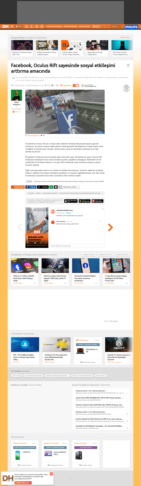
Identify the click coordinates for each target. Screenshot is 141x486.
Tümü (96, 340)
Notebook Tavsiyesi (51, 443)
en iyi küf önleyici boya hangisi (33, 376)
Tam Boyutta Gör (33, 135)
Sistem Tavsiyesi (80, 443)
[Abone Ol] (16, 112)
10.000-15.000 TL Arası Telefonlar (24, 447)
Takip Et (68, 213)
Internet (38, 193)
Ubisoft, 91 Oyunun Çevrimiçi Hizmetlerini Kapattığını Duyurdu (118, 357)
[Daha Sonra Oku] (128, 65)
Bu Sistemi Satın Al (86, 465)
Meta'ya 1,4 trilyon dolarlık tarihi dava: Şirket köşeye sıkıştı (23, 278)
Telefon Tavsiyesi (19, 443)
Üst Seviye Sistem (86, 447)
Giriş (20, 26)
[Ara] (122, 26)
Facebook (16, 255)
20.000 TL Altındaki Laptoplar (55, 447)
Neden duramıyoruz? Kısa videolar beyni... (46, 53)
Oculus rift (30, 255)
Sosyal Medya (18, 38)
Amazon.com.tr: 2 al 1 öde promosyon (90, 391)
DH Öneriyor (83, 340)
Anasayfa (31, 193)
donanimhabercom (65, 210)
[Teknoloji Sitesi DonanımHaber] (5, 26)
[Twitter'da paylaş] (41, 135)
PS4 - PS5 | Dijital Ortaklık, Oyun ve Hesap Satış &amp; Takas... (24, 357)
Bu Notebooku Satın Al (88, 362)
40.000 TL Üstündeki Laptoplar (87, 344)
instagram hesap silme (105, 254)
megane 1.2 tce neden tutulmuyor (82, 376)
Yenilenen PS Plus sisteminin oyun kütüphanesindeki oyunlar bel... (56, 357)
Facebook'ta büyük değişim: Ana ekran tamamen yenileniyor (85, 278)
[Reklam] (131, 26)
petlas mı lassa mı (101, 376)
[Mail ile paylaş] (56, 187)
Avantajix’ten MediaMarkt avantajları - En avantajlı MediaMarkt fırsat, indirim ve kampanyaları (99, 426)
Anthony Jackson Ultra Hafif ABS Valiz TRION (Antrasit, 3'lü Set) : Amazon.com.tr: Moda (99, 405)
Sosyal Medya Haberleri (50, 193)
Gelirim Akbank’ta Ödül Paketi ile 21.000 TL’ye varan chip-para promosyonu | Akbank (99, 419)
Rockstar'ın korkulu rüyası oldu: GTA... (22, 53)
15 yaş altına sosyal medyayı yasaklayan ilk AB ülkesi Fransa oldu (116, 278)
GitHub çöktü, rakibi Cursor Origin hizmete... (71, 53)
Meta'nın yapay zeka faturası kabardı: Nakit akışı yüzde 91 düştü (55, 278)
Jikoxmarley (60, 221)
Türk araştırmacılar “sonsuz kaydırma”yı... (121, 53)
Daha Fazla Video (40, 210)
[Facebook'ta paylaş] (43, 135)
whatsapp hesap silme (122, 254)
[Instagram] (53, 211)
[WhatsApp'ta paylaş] (51, 187)
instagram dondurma (89, 254)
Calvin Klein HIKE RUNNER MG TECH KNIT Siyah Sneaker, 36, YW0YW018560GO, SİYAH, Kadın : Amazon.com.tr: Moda (99, 398)
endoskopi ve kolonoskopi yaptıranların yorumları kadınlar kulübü (58, 376)
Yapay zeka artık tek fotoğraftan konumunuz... (94, 53)
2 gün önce (69, 221)
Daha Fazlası (125, 37)
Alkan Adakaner (16, 103)
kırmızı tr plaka (16, 376)
